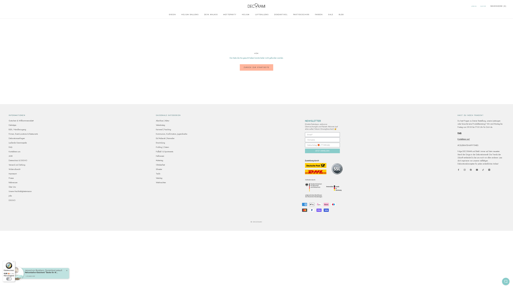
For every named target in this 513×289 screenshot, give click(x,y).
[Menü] (13, 262)
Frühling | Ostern (162, 147)
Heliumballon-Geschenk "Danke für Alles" (41, 272)
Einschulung (160, 142)
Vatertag (159, 178)
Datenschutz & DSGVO (18, 160)
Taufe (158, 173)
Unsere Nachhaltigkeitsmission (20, 191)
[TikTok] (483, 169)
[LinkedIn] (489, 169)
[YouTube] (477, 169)
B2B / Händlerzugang (17, 129)
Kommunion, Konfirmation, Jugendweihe (171, 134)
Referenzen (13, 182)
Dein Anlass (211, 14)
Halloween (160, 156)
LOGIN (474, 6)
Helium (245, 14)
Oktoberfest (160, 164)
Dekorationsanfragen (17, 138)
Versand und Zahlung (17, 164)
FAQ (10, 147)
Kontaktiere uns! (464, 139)
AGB (11, 156)
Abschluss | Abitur (162, 120)
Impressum (13, 173)
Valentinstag (160, 125)
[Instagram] (465, 169)
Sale (330, 14)
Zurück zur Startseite (256, 67)
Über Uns (12, 187)
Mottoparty (229, 14)
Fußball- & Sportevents (164, 151)
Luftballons (262, 14)
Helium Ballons (190, 14)
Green (172, 14)
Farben (319, 14)
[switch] (9, 278)
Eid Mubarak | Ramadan (165, 138)
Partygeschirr (301, 14)
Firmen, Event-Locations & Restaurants (23, 134)
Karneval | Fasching (163, 129)
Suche (483, 6)
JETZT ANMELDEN (322, 151)
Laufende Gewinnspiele (18, 142)
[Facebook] (458, 169)
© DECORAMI (256, 222)
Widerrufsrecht (14, 169)
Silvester (159, 169)
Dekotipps (12, 125)
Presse (11, 178)
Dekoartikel (280, 14)
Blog (341, 14)
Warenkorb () (498, 6)
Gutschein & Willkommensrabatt (21, 120)
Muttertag (159, 160)
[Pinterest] (471, 169)
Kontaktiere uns (14, 151)
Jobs (10, 195)
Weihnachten (161, 182)
